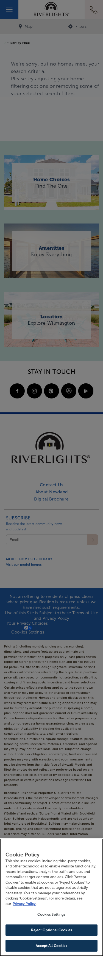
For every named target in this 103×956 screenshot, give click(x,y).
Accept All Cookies (51, 946)
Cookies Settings (51, 914)
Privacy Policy (24, 904)
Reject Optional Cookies (51, 930)
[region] (51, 897)
